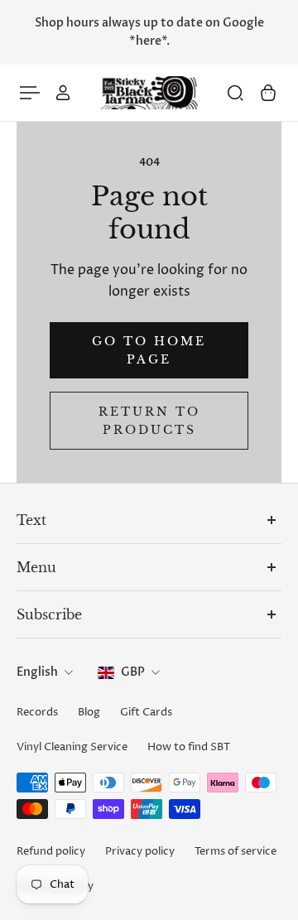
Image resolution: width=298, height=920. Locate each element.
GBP (133, 672)
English (37, 672)
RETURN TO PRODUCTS (149, 420)
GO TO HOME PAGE (149, 350)
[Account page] (62, 93)
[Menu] (29, 93)
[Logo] (149, 93)
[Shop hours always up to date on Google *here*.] (149, 32)
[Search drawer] (235, 93)
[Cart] (268, 93)
